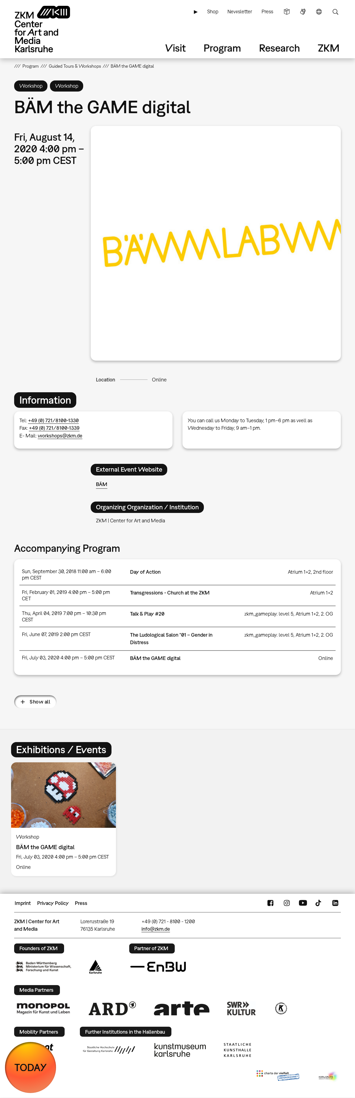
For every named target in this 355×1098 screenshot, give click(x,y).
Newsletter (239, 11)
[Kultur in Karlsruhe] (281, 1008)
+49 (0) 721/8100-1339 (54, 428)
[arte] (181, 1008)
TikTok (318, 903)
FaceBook (270, 903)
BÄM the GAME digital (155, 658)
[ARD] (112, 1008)
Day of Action (145, 572)
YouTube (302, 903)
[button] (216, 243)
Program (222, 48)
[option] (66, 819)
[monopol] (43, 1008)
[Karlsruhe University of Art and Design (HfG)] (109, 1050)
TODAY (30, 1067)
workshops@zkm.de (60, 436)
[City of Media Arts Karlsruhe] (329, 1077)
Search (335, 11)
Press (267, 11)
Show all (40, 702)
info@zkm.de (155, 929)
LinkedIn (335, 903)
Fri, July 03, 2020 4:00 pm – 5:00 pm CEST (68, 658)
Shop (212, 11)
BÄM (101, 484)
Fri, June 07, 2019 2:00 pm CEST (56, 634)
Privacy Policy (53, 903)
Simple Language (286, 11)
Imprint (23, 903)
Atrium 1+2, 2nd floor (310, 572)
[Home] (50, 29)
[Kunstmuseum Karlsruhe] (180, 1050)
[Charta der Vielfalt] (278, 1077)
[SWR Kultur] (241, 1008)
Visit (175, 48)
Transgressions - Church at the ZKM (170, 593)
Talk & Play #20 (147, 614)
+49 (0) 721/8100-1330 (53, 420)
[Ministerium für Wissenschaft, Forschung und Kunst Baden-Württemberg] (43, 967)
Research (279, 48)
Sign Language (302, 11)
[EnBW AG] (158, 967)
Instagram (286, 903)
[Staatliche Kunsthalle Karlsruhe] (237, 1050)
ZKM (328, 48)
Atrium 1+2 (321, 593)
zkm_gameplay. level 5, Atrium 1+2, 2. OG (288, 614)
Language (318, 11)
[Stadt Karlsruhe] (95, 967)
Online (159, 380)
